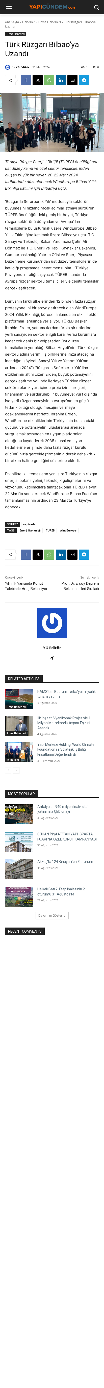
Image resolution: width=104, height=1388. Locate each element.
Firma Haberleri (49, 22)
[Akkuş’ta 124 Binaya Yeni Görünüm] (19, 869)
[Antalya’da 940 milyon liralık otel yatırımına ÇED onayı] (19, 814)
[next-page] (16, 770)
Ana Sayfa (12, 22)
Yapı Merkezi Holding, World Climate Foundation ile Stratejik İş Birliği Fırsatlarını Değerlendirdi (65, 749)
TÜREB (50, 530)
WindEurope (68, 530)
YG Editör (22, 67)
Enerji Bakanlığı (30, 530)
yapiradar (30, 524)
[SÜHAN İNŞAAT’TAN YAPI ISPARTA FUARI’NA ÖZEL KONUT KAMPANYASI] (19, 842)
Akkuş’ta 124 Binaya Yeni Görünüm (65, 862)
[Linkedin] (61, 80)
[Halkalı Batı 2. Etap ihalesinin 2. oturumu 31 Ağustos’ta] (19, 897)
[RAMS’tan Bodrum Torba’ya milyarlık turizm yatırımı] (19, 699)
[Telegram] (84, 80)
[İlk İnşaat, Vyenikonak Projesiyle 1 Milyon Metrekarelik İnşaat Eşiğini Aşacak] (19, 726)
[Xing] (52, 657)
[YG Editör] (8, 67)
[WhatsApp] (49, 80)
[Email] (72, 80)
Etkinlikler (13, 760)
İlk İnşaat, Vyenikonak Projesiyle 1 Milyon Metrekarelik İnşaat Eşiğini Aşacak (64, 723)
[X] (38, 80)
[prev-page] (8, 770)
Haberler (28, 22)
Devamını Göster (50, 915)
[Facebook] (26, 80)
